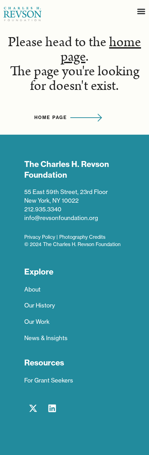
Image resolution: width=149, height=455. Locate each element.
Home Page (50, 117)
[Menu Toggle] (141, 11)
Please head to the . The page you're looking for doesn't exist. (74, 64)
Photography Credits (82, 237)
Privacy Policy (39, 237)
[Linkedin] (52, 408)
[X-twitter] (33, 408)
